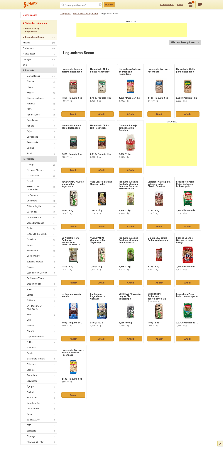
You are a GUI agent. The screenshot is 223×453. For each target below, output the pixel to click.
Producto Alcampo (41, 170)
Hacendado (41, 250)
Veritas (41, 294)
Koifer (41, 289)
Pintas (41, 87)
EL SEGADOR (41, 419)
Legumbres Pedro (41, 336)
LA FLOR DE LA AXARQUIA (41, 307)
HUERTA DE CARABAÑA (41, 188)
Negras (41, 92)
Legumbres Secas (40, 37)
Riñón (41, 109)
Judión (41, 153)
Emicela (41, 267)
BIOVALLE (41, 397)
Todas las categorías (36, 23)
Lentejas (39, 59)
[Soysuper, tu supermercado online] (31, 5)
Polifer (41, 342)
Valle (41, 319)
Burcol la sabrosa (41, 261)
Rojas (41, 131)
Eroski (41, 181)
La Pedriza (41, 211)
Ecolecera (41, 430)
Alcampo (41, 325)
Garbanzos (39, 48)
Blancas (41, 81)
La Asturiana (41, 175)
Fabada (41, 125)
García (41, 245)
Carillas (41, 147)
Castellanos (41, 136)
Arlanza (41, 331)
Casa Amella (41, 408)
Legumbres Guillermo (41, 272)
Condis (41, 353)
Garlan (41, 228)
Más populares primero (183, 42)
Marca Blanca (41, 75)
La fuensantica (41, 217)
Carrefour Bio (41, 403)
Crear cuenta (167, 4)
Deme (41, 414)
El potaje (41, 436)
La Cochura (41, 195)
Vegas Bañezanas (41, 222)
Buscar (109, 4)
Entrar (180, 4)
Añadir (73, 114)
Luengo (41, 164)
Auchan (41, 392)
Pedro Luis (41, 375)
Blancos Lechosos (41, 98)
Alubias (39, 42)
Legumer (41, 369)
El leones (41, 364)
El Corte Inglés (41, 206)
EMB (41, 425)
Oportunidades (30, 14)
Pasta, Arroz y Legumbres (85, 13)
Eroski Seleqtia (41, 283)
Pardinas (41, 103)
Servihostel (41, 380)
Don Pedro (41, 200)
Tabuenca (41, 347)
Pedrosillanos (41, 114)
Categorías (65, 13)
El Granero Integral (41, 358)
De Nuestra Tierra (41, 278)
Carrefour (41, 239)
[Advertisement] (131, 30)
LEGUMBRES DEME (41, 234)
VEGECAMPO (41, 256)
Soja (39, 64)
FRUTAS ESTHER (41, 441)
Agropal (41, 386)
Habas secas (39, 53)
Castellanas (41, 120)
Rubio (41, 314)
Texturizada (41, 142)
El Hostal (41, 300)
